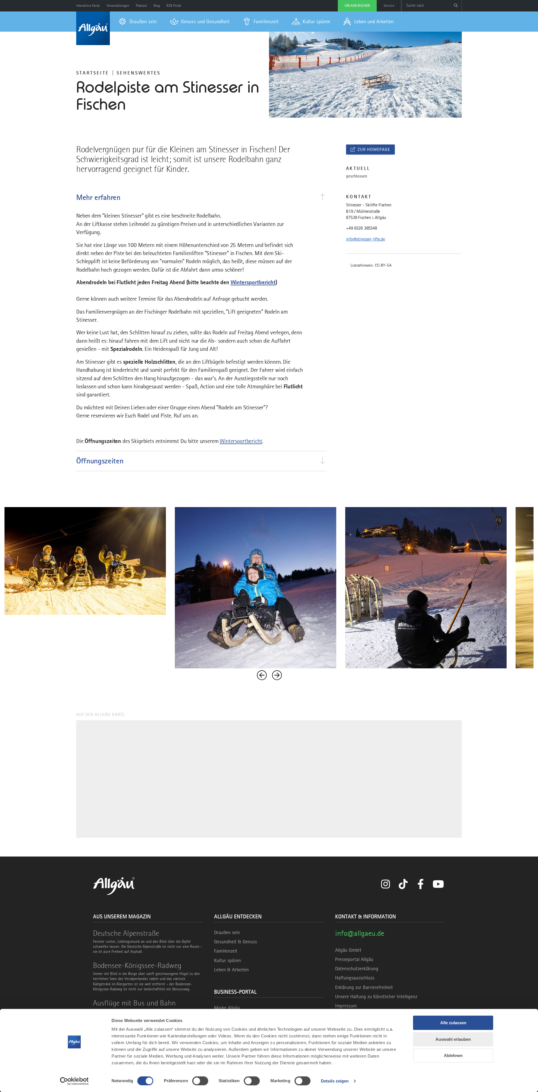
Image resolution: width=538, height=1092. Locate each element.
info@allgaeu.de (359, 933)
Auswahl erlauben (453, 1039)
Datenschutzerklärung (356, 968)
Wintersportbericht (253, 282)
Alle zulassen (453, 1022)
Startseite (92, 73)
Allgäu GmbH (348, 950)
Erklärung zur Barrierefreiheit (364, 987)
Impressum (346, 1006)
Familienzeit (225, 951)
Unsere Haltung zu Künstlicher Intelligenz (376, 996)
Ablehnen (453, 1055)
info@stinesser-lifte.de (365, 239)
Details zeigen (335, 1081)
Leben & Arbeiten (231, 969)
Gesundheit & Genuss (235, 941)
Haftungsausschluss (354, 978)
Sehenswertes (139, 73)
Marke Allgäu (227, 1008)
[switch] (200, 1080)
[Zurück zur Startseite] (93, 28)
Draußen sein (227, 932)
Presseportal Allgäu (354, 959)
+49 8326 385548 (361, 228)
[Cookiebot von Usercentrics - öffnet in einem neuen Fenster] (74, 1081)
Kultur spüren (227, 960)
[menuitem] (137, 21)
